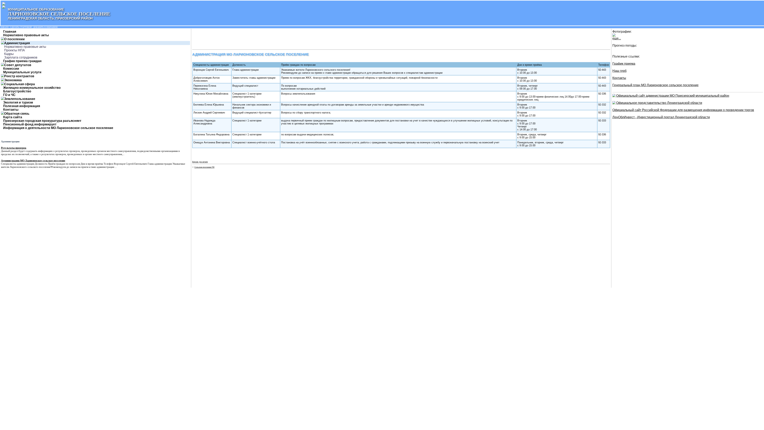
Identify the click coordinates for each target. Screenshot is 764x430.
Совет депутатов (17, 65)
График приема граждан (22, 61)
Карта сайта (12, 117)
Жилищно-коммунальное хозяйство (32, 87)
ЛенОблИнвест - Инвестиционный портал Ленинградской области (661, 117)
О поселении (14, 39)
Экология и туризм (18, 102)
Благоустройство (17, 91)
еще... (616, 38)
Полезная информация (21, 106)
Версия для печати (200, 162)
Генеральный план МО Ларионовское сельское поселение (655, 85)
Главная (9, 31)
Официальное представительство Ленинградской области (659, 103)
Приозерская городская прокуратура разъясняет (42, 120)
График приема (623, 63)
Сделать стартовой (21, 27)
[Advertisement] (264, 39)
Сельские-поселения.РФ (204, 167)
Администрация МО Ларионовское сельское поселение (33, 160)
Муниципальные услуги (22, 72)
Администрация (17, 43)
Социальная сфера (19, 84)
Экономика (13, 80)
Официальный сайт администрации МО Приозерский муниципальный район (672, 95)
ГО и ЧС (9, 95)
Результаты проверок (13, 147)
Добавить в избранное (45, 27)
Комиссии (11, 68)
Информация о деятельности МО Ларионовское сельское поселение (58, 128)
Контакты (11, 109)
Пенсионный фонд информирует (30, 124)
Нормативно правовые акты (26, 35)
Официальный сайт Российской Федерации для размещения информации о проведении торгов (683, 110)
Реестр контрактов (19, 76)
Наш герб (619, 70)
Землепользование (19, 99)
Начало (5, 27)
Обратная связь (16, 113)
